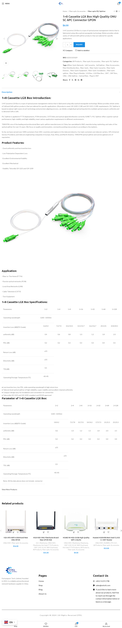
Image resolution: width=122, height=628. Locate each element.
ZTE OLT (114, 543)
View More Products (9, 489)
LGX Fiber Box (98, 73)
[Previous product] (114, 11)
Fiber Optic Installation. (97, 70)
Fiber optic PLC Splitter (97, 11)
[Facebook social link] (69, 79)
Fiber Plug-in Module (77, 73)
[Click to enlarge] (6, 63)
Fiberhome (43, 543)
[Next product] (119, 11)
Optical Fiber (83, 76)
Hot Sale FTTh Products (49, 545)
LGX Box (89, 73)
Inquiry (79, 44)
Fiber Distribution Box (71, 68)
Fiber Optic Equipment (78, 70)
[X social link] (72, 79)
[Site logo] (61, 3)
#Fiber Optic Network (75, 65)
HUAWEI (107, 543)
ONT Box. (113, 73)
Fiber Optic (84, 68)
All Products (77, 61)
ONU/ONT (7, 543)
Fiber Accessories (112, 65)
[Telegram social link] (81, 79)
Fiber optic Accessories (77, 11)
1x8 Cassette (90, 65)
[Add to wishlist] (18, 532)
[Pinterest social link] (75, 79)
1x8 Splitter (100, 65)
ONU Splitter (73, 76)
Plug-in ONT (94, 76)
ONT (107, 73)
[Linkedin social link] (78, 79)
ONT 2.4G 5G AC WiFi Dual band (45, 547)
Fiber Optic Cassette (97, 68)
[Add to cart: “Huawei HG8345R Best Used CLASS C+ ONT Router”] (104, 532)
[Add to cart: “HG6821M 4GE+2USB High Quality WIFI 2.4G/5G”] (74, 532)
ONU (65, 76)
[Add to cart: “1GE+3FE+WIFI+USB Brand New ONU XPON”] (14, 532)
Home (65, 11)
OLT (37, 543)
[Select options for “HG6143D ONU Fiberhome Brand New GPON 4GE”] (44, 532)
